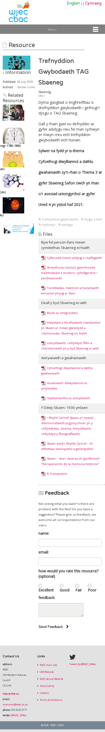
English (73, 3)
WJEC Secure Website (51, 679)
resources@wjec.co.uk (15, 704)
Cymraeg (93, 3)
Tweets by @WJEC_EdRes (82, 664)
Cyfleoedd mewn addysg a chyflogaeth (74, 258)
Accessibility (46, 686)
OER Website (46, 672)
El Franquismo (57, 474)
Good (64, 589)
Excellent (46, 589)
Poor (92, 589)
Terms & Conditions (50, 700)
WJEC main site (48, 665)
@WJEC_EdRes (19, 715)
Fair (78, 589)
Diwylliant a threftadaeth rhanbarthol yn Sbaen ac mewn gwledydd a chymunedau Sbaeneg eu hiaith (70, 327)
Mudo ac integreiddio (62, 313)
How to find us (11, 693)
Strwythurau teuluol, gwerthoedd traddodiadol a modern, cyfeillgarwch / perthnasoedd (69, 272)
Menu (52, 30)
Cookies (44, 693)
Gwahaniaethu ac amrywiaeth (68, 398)
